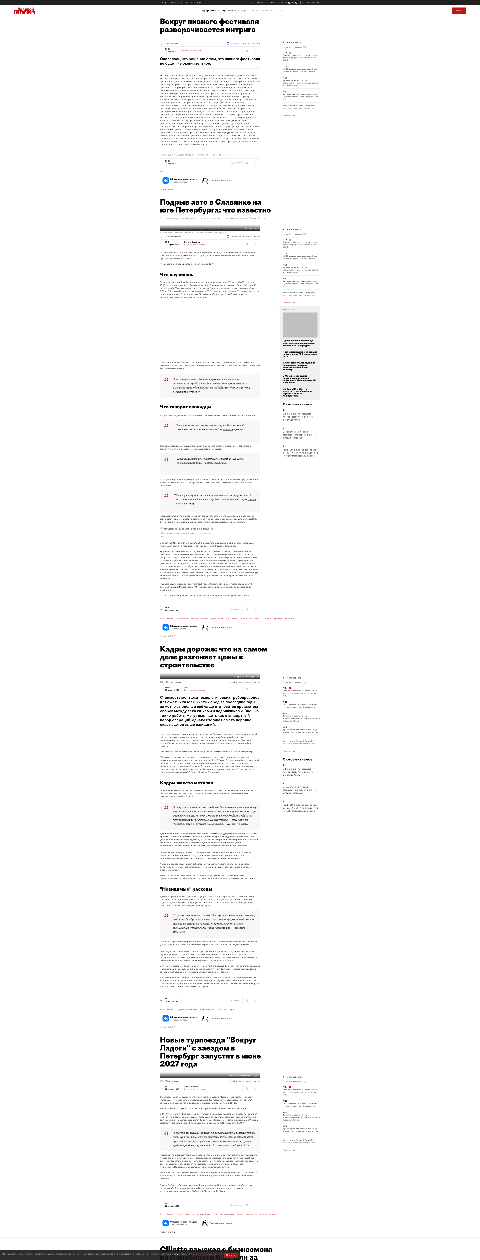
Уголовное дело (290, 618)
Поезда (179, 1214)
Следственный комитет (249, 618)
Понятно (230, 1255)
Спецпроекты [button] (227, 10)
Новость (170, 618)
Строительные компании (187, 1009)
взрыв (201, 282)
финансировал (201, 572)
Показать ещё (289, 115)
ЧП (227, 618)
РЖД (215, 1214)
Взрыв (234, 618)
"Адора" (195, 772)
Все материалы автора (191, 50)
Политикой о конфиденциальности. (207, 1254)
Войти (459, 10)
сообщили (214, 294)
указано (251, 499)
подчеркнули (179, 392)
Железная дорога (203, 1214)
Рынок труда (229, 1009)
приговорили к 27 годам (209, 566)
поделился (210, 463)
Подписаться (260, 2)
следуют (215, 1117)
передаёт (169, 288)
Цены (219, 1009)
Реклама (264, 10)
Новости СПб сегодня (199, 618)
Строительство (207, 1009)
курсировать (224, 1175)
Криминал (278, 618)
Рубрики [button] (208, 10)
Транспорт (189, 1214)
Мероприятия (249, 10)
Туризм (240, 1214)
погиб (249, 584)
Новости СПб (182, 618)
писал (233, 572)
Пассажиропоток (227, 1214)
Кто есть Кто (278, 10)
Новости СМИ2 (167, 189)
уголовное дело (198, 362)
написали (228, 429)
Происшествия (217, 618)
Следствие (266, 618)
